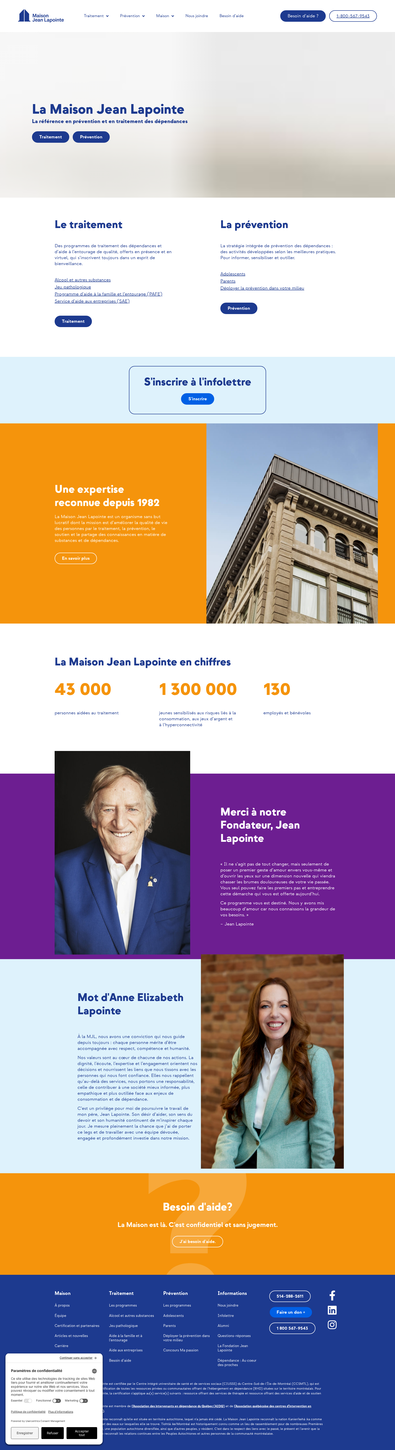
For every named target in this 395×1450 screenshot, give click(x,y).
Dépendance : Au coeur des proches (237, 1363)
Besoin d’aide (231, 16)
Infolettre (226, 1316)
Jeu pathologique (123, 1326)
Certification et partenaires (77, 1326)
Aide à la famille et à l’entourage (125, 1338)
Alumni (223, 1326)
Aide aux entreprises (126, 1350)
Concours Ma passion (180, 1350)
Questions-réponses (234, 1336)
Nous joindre (196, 16)
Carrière (61, 1346)
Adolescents (173, 1316)
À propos (62, 1305)
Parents (169, 1326)
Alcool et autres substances (131, 1316)
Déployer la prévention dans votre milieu (186, 1338)
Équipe (60, 1316)
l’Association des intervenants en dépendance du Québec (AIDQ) (178, 1406)
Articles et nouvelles (71, 1336)
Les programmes (123, 1305)
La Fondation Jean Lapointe (233, 1348)
